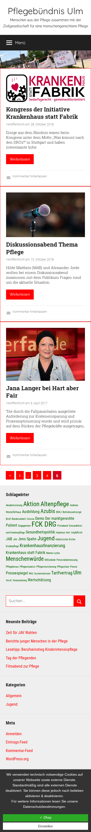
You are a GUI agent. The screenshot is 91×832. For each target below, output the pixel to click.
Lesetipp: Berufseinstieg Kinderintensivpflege (41, 649)
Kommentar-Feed (19, 750)
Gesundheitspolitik (40, 532)
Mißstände (50, 559)
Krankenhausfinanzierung (42, 545)
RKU (31, 573)
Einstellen (45, 826)
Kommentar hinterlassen (30, 176)
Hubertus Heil (63, 532)
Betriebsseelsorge (72, 512)
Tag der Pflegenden (21, 658)
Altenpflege (55, 504)
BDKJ (59, 512)
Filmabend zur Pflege (22, 666)
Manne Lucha (53, 553)
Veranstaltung (20, 580)
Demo (39, 518)
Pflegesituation (27, 566)
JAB (9, 539)
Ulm (77, 572)
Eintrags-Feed (16, 742)
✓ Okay (45, 817)
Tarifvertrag (61, 573)
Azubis (48, 511)
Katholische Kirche (65, 539)
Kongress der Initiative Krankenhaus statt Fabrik (42, 113)
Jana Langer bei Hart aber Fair (42, 392)
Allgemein (14, 695)
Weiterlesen (20, 159)
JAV (15, 539)
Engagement (24, 525)
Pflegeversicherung (46, 566)
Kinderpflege (12, 546)
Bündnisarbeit (19, 519)
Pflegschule (63, 566)
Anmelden (14, 734)
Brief (8, 519)
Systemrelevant (42, 573)
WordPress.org (17, 759)
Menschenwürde (25, 558)
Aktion (31, 504)
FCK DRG (44, 524)
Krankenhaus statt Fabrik (25, 552)
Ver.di (9, 580)
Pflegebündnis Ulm (45, 10)
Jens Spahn (27, 539)
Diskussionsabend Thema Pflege (42, 248)
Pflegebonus (12, 566)
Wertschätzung (39, 580)
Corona (30, 519)
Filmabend (62, 525)
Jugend (46, 538)
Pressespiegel (17, 573)
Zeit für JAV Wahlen (21, 632)
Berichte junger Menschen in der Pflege (37, 641)
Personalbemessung (67, 559)
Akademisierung (14, 505)
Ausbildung (31, 511)
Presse (73, 566)
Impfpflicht (76, 532)
